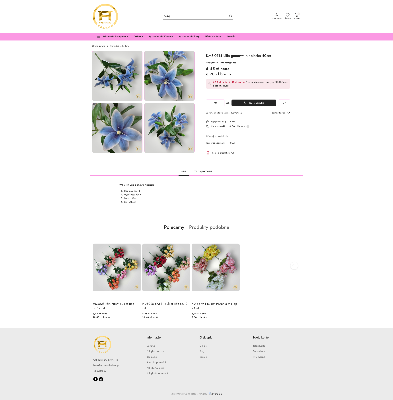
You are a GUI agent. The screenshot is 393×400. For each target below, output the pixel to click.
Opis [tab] (184, 171)
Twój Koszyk (259, 357)
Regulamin (151, 357)
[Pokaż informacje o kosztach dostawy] (248, 126)
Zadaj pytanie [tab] (203, 171)
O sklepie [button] (206, 337)
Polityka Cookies (155, 368)
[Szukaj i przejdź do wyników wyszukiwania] (231, 16)
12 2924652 (99, 371)
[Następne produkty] (293, 265)
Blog (202, 351)
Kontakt (203, 357)
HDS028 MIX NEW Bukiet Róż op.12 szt (113, 306)
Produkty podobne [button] (209, 227)
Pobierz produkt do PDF (223, 152)
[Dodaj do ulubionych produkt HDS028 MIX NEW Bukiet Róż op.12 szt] (137, 239)
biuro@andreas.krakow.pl (106, 365)
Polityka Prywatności (157, 373)
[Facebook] (95, 379)
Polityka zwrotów (155, 351)
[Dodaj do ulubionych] (284, 103)
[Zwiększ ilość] (222, 103)
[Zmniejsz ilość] (208, 103)
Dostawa (150, 346)
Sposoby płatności (156, 362)
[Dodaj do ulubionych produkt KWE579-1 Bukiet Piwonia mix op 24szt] (236, 239)
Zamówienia (259, 351)
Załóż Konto (259, 346)
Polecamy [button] (174, 227)
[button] (117, 76)
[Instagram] (101, 379)
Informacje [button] (153, 337)
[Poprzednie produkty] (98, 265)
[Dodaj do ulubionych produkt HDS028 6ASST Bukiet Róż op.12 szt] (186, 239)
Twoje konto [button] (261, 337)
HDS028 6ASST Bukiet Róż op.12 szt (164, 306)
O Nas (203, 346)
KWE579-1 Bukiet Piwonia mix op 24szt (214, 306)
